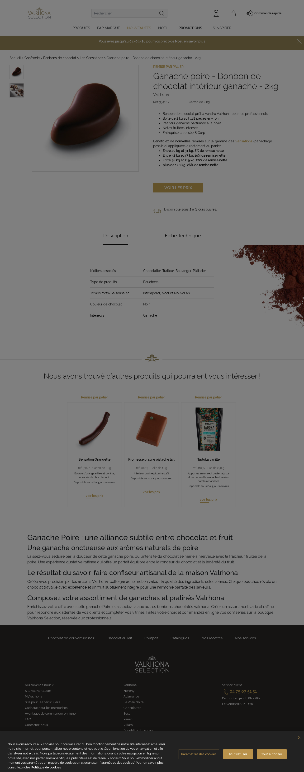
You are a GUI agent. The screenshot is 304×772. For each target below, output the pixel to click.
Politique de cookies (46, 767)
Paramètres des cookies (199, 754)
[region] (152, 751)
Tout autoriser (271, 754)
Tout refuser (238, 754)
